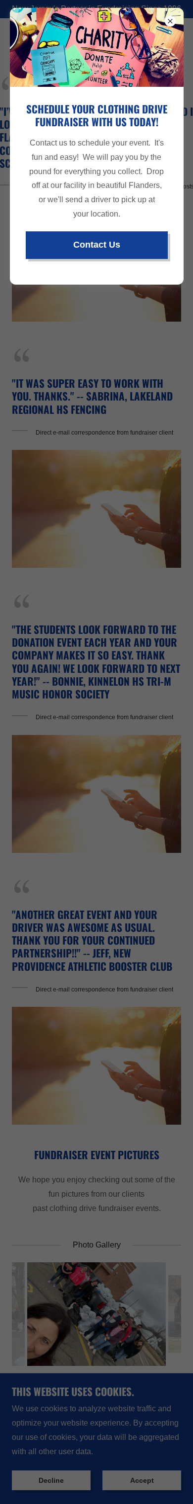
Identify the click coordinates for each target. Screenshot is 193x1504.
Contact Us (96, 245)
